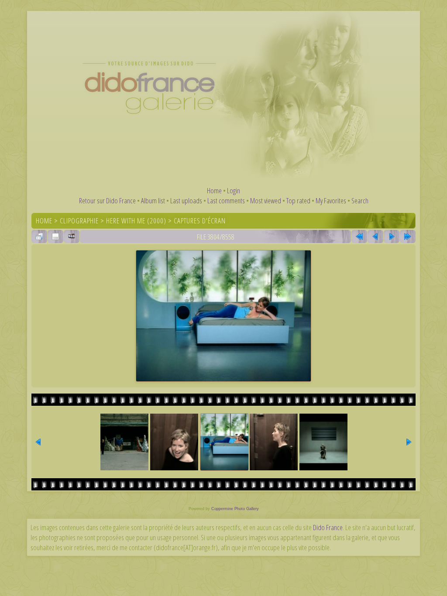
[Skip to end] (408, 236)
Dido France (328, 527)
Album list (153, 200)
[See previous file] (375, 236)
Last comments (226, 200)
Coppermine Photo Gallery (235, 509)
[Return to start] (359, 236)
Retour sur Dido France (107, 200)
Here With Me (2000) (136, 221)
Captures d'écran (200, 221)
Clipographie (79, 221)
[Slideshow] (71, 236)
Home (214, 190)
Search (359, 200)
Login (233, 190)
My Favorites (331, 200)
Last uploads (186, 200)
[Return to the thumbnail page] (39, 236)
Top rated (298, 200)
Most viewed (265, 200)
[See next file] (391, 236)
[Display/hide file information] (55, 236)
